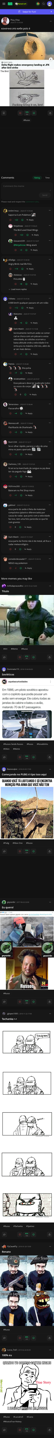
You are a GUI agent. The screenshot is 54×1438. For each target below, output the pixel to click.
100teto (12, 298)
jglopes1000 (12, 1013)
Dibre (7, 749)
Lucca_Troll (12, 1350)
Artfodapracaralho (15, 586)
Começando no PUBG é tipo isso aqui (24, 774)
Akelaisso (17, 275)
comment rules (32, 201)
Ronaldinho (43, 744)
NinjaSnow (18, 226)
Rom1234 (12, 442)
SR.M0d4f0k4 (19, 379)
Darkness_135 (14, 464)
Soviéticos (8, 674)
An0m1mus (13, 210)
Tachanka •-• (9, 1019)
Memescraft (13, 423)
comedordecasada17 (17, 559)
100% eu (7, 1355)
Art (6, 649)
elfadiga (12, 260)
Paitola (11, 364)
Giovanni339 (19, 241)
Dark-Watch (18, 329)
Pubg (7, 843)
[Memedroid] (10, 3)
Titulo (5, 591)
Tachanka (19, 1226)
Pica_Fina (15, 19)
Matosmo (17, 314)
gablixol (12, 505)
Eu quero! (8, 907)
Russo (27, 120)
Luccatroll (19, 1417)
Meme (15, 649)
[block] (51, 21)
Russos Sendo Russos (14, 744)
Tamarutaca (13, 404)
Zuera (30, 1417)
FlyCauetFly (12, 1246)
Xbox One (18, 843)
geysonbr (11, 902)
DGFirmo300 (14, 486)
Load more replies (19, 289)
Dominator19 (13, 669)
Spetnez (31, 1226)
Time (47, 177)
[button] (43, 3)
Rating (37, 177)
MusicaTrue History (13, 1421)
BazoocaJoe (12, 769)
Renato (6, 1251)
